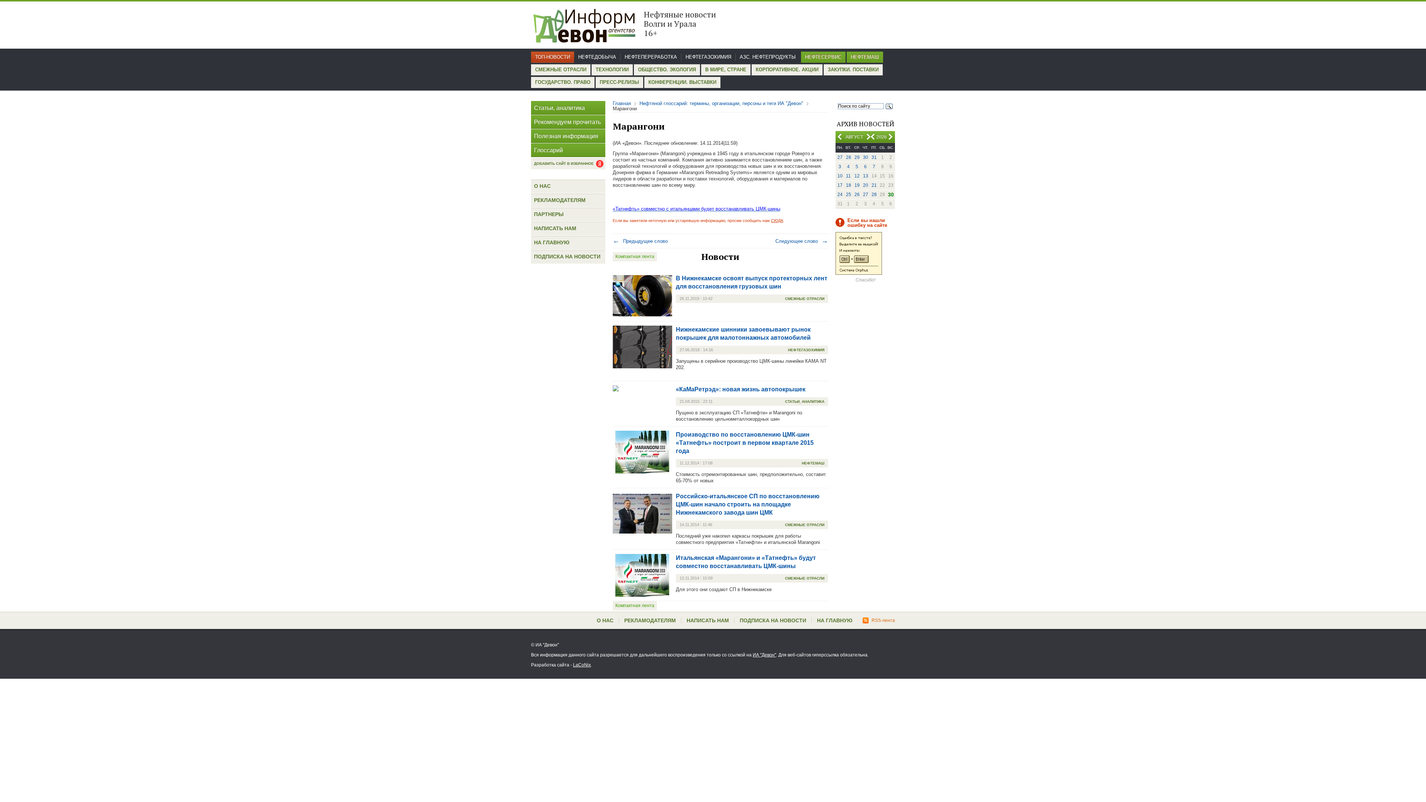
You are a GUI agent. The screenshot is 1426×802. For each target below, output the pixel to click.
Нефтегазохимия (708, 57)
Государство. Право (562, 82)
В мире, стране (725, 69)
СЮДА (777, 220)
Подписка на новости (567, 257)
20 (865, 185)
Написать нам (555, 228)
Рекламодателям (560, 200)
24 (840, 194)
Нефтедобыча (597, 57)
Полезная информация (566, 136)
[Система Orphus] (859, 273)
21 (874, 185)
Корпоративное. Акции (787, 69)
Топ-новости (552, 57)
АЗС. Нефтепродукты (768, 57)
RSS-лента (883, 620)
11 (848, 176)
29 (857, 157)
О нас (542, 186)
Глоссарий (548, 150)
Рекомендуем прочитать (567, 122)
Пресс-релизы (619, 82)
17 (840, 185)
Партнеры (549, 214)
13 (865, 176)
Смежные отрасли (560, 69)
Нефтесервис (823, 57)
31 (874, 157)
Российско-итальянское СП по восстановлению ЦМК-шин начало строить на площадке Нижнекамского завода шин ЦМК (748, 504)
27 (840, 157)
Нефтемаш (865, 57)
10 (840, 176)
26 (857, 194)
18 (848, 185)
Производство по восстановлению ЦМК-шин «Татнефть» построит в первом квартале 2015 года (745, 442)
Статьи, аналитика (559, 108)
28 (848, 157)
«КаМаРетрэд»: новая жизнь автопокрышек (740, 389)
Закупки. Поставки (853, 69)
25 (848, 194)
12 (857, 176)
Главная (622, 103)
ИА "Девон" (764, 655)
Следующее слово (801, 241)
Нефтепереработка (651, 57)
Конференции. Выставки (682, 82)
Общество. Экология (667, 69)
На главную (551, 242)
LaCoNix (582, 665)
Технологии (612, 69)
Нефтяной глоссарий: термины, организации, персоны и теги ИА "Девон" (721, 103)
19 (857, 185)
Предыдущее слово (640, 241)
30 (865, 157)
